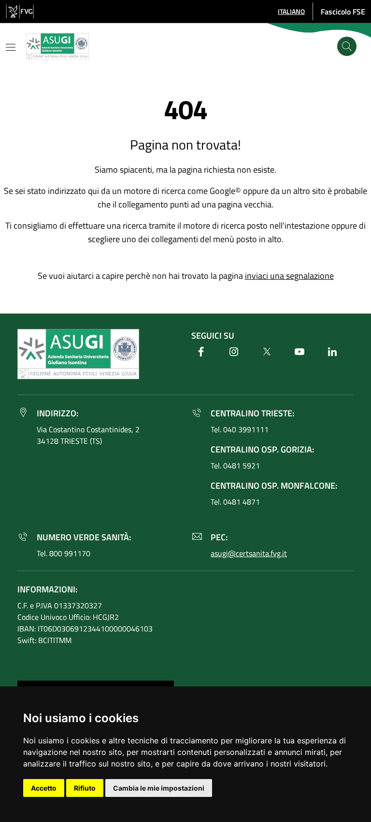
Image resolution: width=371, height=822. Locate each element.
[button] (291, 11)
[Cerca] (347, 46)
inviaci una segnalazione (289, 275)
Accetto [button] (44, 788)
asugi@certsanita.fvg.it (249, 553)
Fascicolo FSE (343, 11)
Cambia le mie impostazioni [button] (158, 788)
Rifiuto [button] (85, 788)
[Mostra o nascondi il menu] (10, 47)
